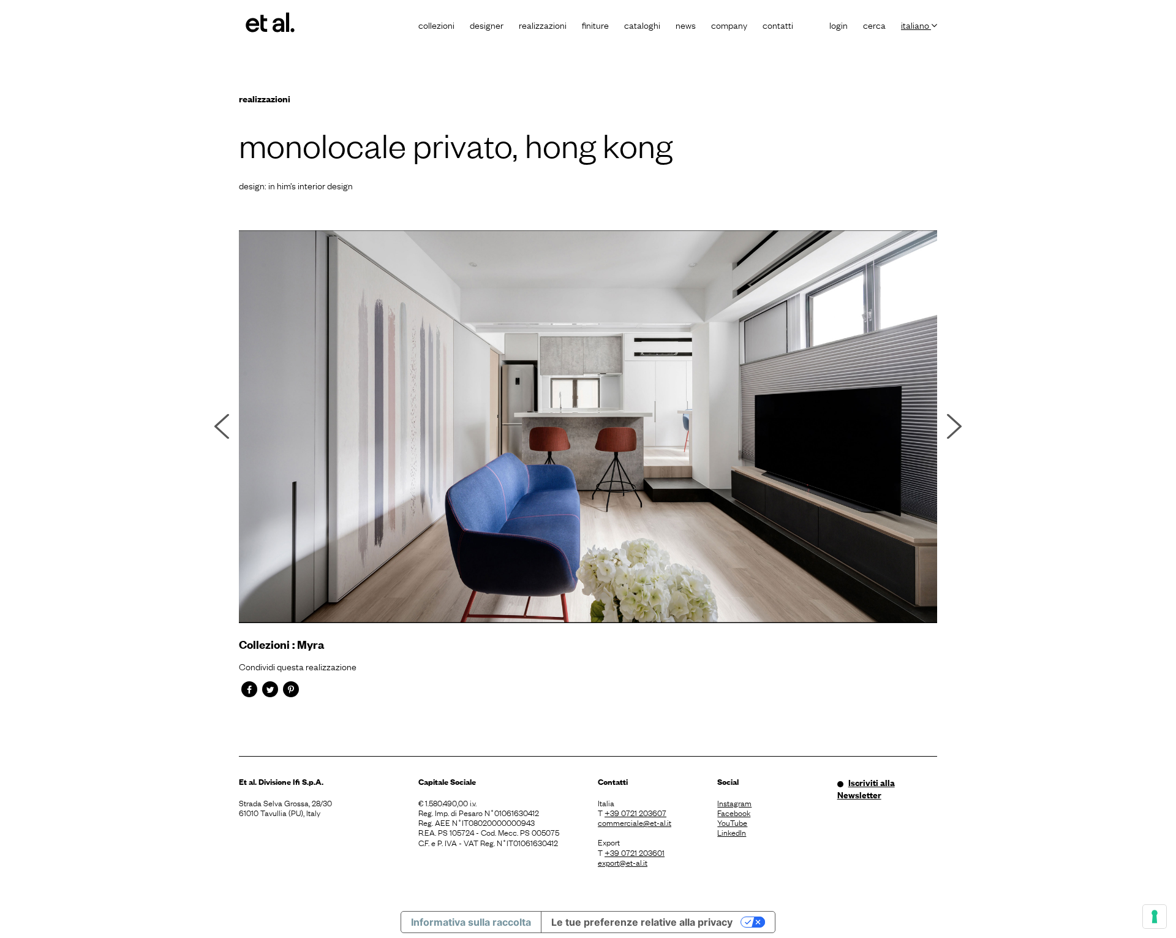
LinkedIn (731, 832)
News (686, 24)
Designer (486, 24)
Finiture (595, 24)
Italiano (916, 24)
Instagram (734, 803)
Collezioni (436, 24)
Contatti (778, 24)
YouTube (732, 822)
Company (729, 24)
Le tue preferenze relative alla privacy (642, 922)
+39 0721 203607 (635, 812)
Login (838, 24)
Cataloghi (642, 24)
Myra (310, 644)
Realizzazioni (543, 24)
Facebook (733, 812)
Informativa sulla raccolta (471, 922)
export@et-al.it (622, 862)
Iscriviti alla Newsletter (866, 788)
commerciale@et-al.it (634, 822)
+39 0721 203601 (635, 852)
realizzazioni (264, 98)
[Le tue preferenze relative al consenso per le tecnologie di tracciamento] (1154, 916)
